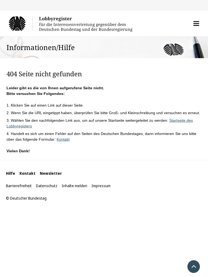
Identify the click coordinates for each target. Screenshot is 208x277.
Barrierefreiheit (19, 185)
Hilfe (10, 173)
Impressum (101, 185)
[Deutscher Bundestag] (20, 23)
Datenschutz (46, 185)
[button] (196, 23)
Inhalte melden (74, 185)
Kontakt (63, 139)
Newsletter (51, 173)
